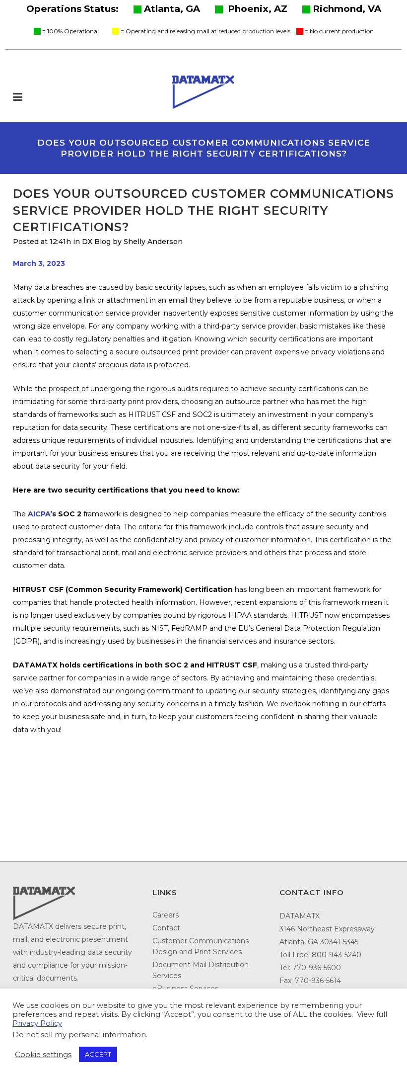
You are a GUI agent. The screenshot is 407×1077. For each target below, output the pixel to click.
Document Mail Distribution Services (200, 970)
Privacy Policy (37, 1023)
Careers (165, 915)
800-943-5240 (336, 954)
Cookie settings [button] (43, 1054)
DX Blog (96, 241)
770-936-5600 (316, 967)
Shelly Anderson (153, 241)
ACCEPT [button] (98, 1054)
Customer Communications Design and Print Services (200, 946)
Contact (166, 927)
